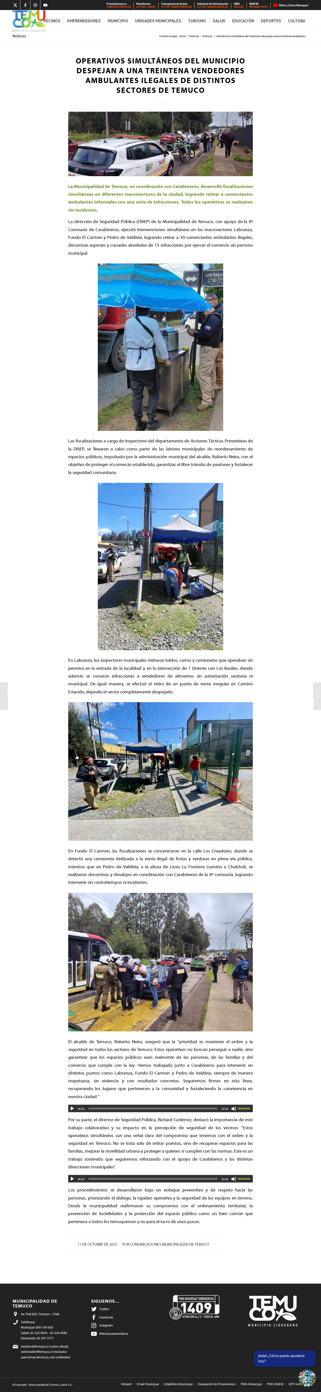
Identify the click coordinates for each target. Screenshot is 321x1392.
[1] (160, 144)
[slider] (245, 1108)
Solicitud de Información (212, 5)
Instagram (106, 1325)
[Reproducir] (72, 1108)
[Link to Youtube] (45, 5)
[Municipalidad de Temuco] (29, 21)
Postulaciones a (119, 5)
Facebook (106, 1317)
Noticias (19, 36)
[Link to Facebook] (25, 5)
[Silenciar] (233, 1108)
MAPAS (258, 5)
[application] (160, 1108)
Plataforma (146, 5)
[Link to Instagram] (35, 5)
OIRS (239, 5)
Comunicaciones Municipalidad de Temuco (169, 1244)
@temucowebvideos (113, 1334)
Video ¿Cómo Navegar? (293, 5)
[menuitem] (119, 6)
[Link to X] (15, 5)
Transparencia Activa (176, 5)
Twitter (104, 1309)
